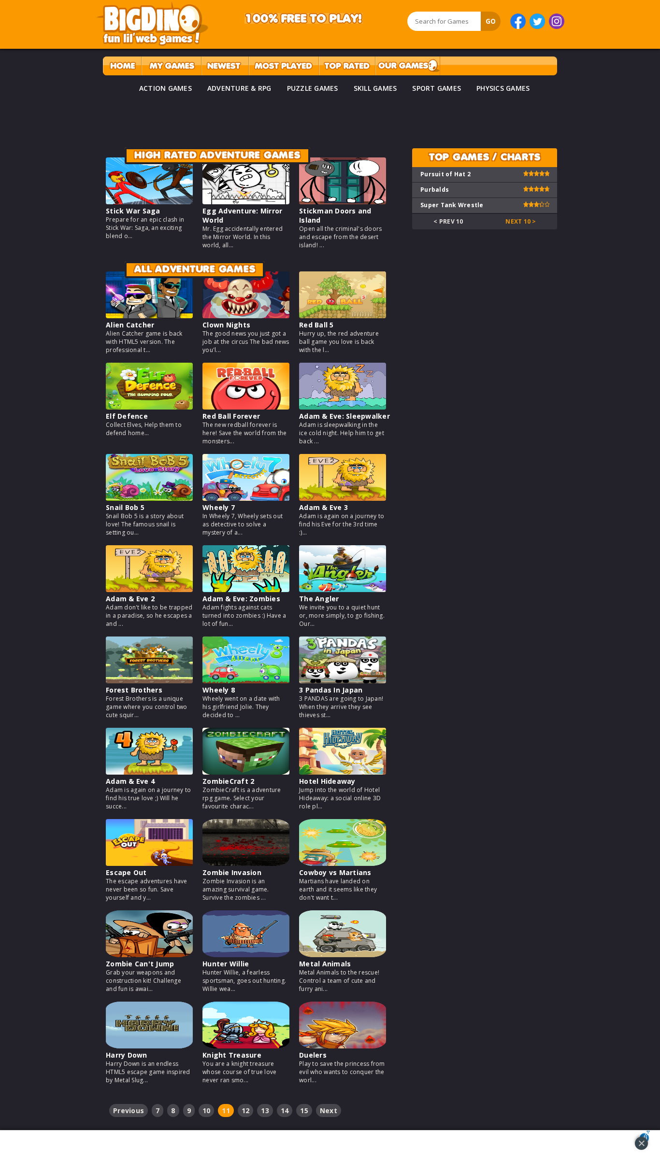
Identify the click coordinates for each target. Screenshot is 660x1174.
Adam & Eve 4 (130, 781)
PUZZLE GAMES (312, 88)
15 (304, 1110)
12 (246, 1110)
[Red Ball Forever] (245, 406)
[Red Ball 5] (342, 315)
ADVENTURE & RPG (239, 88)
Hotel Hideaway (327, 781)
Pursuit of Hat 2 (445, 174)
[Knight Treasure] (245, 1045)
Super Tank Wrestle (452, 205)
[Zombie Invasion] (245, 863)
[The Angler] (342, 589)
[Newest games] (224, 66)
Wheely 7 (218, 507)
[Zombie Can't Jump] (149, 954)
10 (206, 1110)
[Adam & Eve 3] (342, 498)
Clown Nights (226, 324)
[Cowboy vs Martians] (342, 863)
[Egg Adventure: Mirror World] (245, 201)
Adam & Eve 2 (130, 598)
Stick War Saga (133, 210)
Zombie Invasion (231, 872)
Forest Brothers (134, 689)
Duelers (313, 1055)
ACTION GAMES (165, 88)
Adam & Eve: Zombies (241, 598)
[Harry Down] (149, 1045)
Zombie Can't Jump (140, 963)
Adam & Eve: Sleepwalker (344, 416)
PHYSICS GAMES (503, 88)
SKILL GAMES (375, 88)
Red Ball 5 (316, 324)
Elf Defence (127, 416)
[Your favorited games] (171, 66)
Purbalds (434, 189)
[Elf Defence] (149, 406)
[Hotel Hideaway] (342, 772)
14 (285, 1110)
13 (265, 1110)
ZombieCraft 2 (228, 781)
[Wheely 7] (245, 498)
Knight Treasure (231, 1055)
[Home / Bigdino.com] (122, 66)
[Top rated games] (347, 66)
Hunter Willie (225, 963)
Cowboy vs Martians (335, 872)
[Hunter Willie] (245, 954)
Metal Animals (325, 963)
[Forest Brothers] (149, 680)
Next (328, 1110)
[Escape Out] (149, 863)
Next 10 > (520, 221)
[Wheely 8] (245, 680)
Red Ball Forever (231, 416)
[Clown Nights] (245, 315)
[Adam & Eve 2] (149, 589)
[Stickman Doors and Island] (342, 201)
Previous (128, 1110)
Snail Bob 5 (125, 507)
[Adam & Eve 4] (149, 772)
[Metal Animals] (342, 954)
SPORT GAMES (436, 88)
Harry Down (126, 1055)
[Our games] (407, 66)
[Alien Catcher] (149, 315)
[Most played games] (283, 66)
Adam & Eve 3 (323, 507)
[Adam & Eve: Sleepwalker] (342, 406)
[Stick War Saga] (149, 201)
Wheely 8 (218, 689)
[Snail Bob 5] (149, 498)
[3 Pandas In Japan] (342, 680)
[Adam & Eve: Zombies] (245, 589)
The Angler (319, 598)
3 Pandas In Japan (330, 689)
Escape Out (126, 872)
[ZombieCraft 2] (245, 772)
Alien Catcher (130, 324)
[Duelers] (342, 1045)
